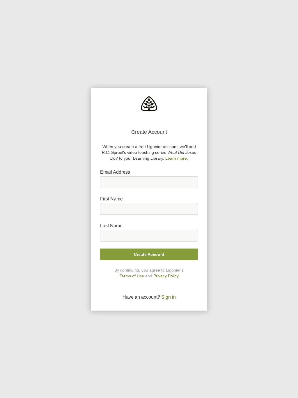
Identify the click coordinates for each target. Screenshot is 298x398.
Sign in (168, 297)
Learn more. (176, 158)
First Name (111, 198)
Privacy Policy (166, 276)
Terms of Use (132, 276)
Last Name (111, 225)
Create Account (149, 254)
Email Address (115, 172)
